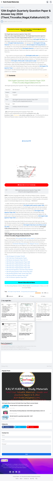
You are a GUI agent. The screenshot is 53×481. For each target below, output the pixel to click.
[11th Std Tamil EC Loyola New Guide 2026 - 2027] (5, 407)
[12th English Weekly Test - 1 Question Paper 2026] (26, 327)
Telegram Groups (34, 243)
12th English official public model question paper (24, 60)
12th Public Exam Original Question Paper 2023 (18, 267)
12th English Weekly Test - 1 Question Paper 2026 (26, 334)
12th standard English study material (25, 238)
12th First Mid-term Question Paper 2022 (16, 277)
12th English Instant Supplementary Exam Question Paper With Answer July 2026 (9, 335)
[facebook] (10, 472)
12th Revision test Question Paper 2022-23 (16, 260)
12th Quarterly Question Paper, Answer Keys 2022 (18, 273)
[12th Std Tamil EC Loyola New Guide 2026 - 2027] (5, 417)
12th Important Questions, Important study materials (19, 269)
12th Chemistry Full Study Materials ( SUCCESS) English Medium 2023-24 (27, 410)
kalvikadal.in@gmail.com (38, 29)
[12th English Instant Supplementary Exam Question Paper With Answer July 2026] (9, 327)
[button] (2, 2)
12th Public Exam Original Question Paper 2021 (18, 264)
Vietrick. (38, 476)
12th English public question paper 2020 (33, 205)
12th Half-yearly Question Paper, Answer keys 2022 (19, 271)
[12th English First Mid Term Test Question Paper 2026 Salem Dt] (43, 308)
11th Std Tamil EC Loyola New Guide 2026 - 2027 (21, 405)
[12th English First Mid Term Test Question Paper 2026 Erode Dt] (9, 308)
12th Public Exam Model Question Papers (16, 258)
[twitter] (13, 472)
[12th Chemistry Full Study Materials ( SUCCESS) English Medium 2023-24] (5, 412)
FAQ (36, 478)
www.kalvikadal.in (35, 286)
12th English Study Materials (9, 7)
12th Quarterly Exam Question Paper (29, 291)
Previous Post (5, 366)
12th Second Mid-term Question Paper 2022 (17, 275)
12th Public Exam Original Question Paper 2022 (18, 265)
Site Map (32, 478)
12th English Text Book (39, 39)
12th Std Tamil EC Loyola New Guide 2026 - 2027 (21, 416)
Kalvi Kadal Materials (11, 2)
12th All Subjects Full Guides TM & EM (15, 256)
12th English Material (27, 48)
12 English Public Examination (16, 43)
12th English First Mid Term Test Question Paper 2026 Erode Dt (8, 315)
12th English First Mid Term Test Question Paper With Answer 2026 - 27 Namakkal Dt (26, 316)
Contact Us (26, 478)
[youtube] (16, 472)
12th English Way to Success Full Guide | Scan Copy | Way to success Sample (20, 403)
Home (2, 7)
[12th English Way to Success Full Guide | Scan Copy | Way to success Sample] (26, 386)
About (21, 478)
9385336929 (29, 30)
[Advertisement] (27, 130)
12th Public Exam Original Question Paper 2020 (18, 262)
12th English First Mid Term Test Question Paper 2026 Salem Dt (43, 315)
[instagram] (19, 472)
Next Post (49, 366)
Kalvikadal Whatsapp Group (20, 243)
